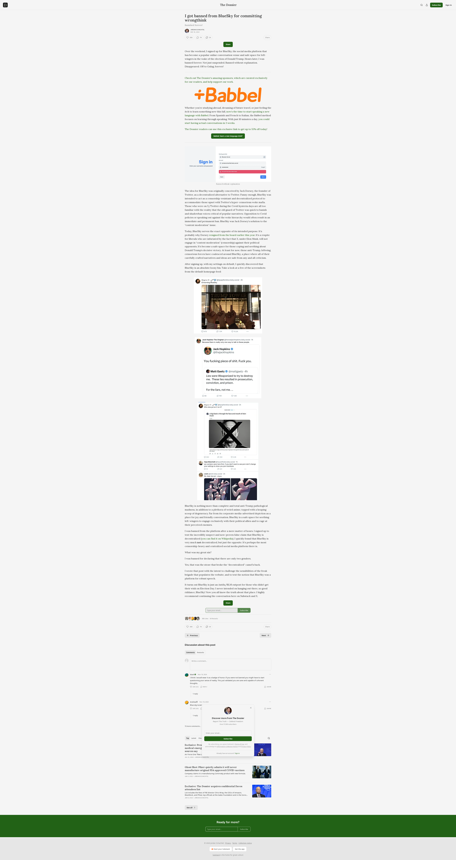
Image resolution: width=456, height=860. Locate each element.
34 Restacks (214, 618)
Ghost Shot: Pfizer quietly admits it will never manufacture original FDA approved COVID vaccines (214, 769)
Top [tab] (187, 738)
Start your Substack (222, 849)
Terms (234, 843)
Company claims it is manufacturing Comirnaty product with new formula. (215, 773)
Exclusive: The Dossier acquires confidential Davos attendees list (213, 788)
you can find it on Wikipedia (217, 538)
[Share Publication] (426, 5)
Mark (192, 674)
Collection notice (245, 843)
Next (264, 635)
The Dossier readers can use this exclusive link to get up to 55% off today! (226, 129)
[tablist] (195, 652)
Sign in (449, 5)
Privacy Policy (246, 746)
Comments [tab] (190, 652)
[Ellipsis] (270, 674)
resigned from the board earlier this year (232, 235)
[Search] (421, 5)
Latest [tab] (193, 738)
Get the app (240, 849)
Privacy (228, 843)
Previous (194, 635)
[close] (251, 708)
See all (189, 807)
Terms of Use (239, 744)
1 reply (195, 694)
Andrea (193, 702)
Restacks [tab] (200, 652)
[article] (228, 773)
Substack (216, 855)
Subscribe (436, 5)
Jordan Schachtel (197, 30)
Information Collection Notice (227, 746)
